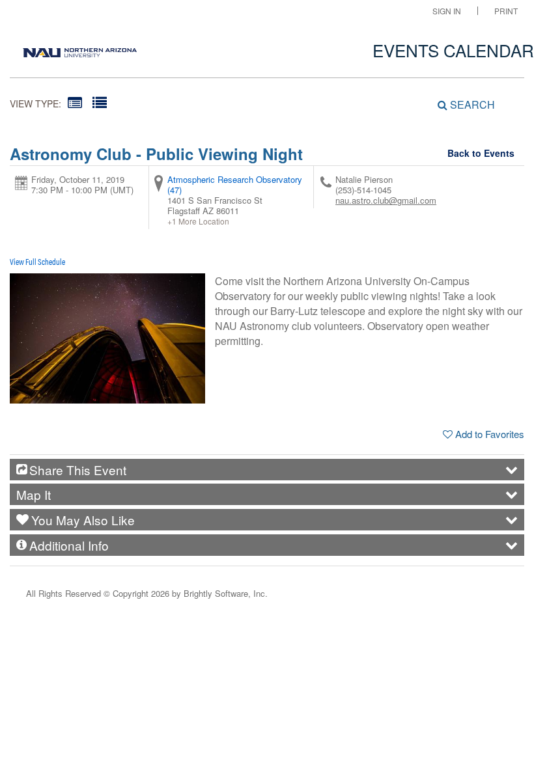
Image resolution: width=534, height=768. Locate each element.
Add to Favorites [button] (489, 434)
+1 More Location (198, 221)
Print (506, 11)
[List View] (99, 102)
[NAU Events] (80, 49)
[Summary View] (75, 102)
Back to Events (480, 152)
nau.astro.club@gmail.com (385, 200)
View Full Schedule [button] (37, 261)
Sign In (446, 11)
